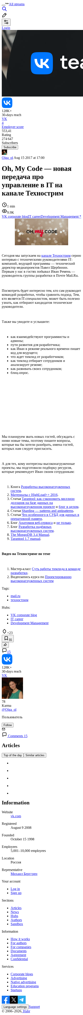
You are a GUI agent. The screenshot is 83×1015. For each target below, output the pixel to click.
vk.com (16, 816)
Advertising (19, 978)
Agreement (18, 955)
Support (34, 1007)
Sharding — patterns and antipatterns (47, 511)
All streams (17, 4)
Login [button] (6, 28)
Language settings (15, 1007)
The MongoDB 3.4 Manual (30, 535)
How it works (20, 939)
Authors (16, 920)
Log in (15, 889)
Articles (16, 908)
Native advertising (23, 982)
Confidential (19, 959)
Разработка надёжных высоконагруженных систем (32, 529)
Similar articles (34, 755)
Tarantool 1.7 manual (25, 539)
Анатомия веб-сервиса (36, 523)
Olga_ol (7, 158)
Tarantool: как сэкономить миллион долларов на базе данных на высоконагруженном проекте (43, 503)
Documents (19, 951)
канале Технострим (56, 255)
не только (63, 523)
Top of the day (13, 755)
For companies (21, 947)
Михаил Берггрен (24, 874)
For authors (19, 943)
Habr (26, 1011)
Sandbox (17, 924)
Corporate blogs (22, 974)
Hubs (14, 916)
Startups (16, 990)
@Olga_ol (9, 709)
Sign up (16, 893)
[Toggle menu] (3, 5)
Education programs (25, 986)
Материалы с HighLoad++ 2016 (34, 495)
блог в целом (68, 507)
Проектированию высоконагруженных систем (41, 579)
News (15, 912)
